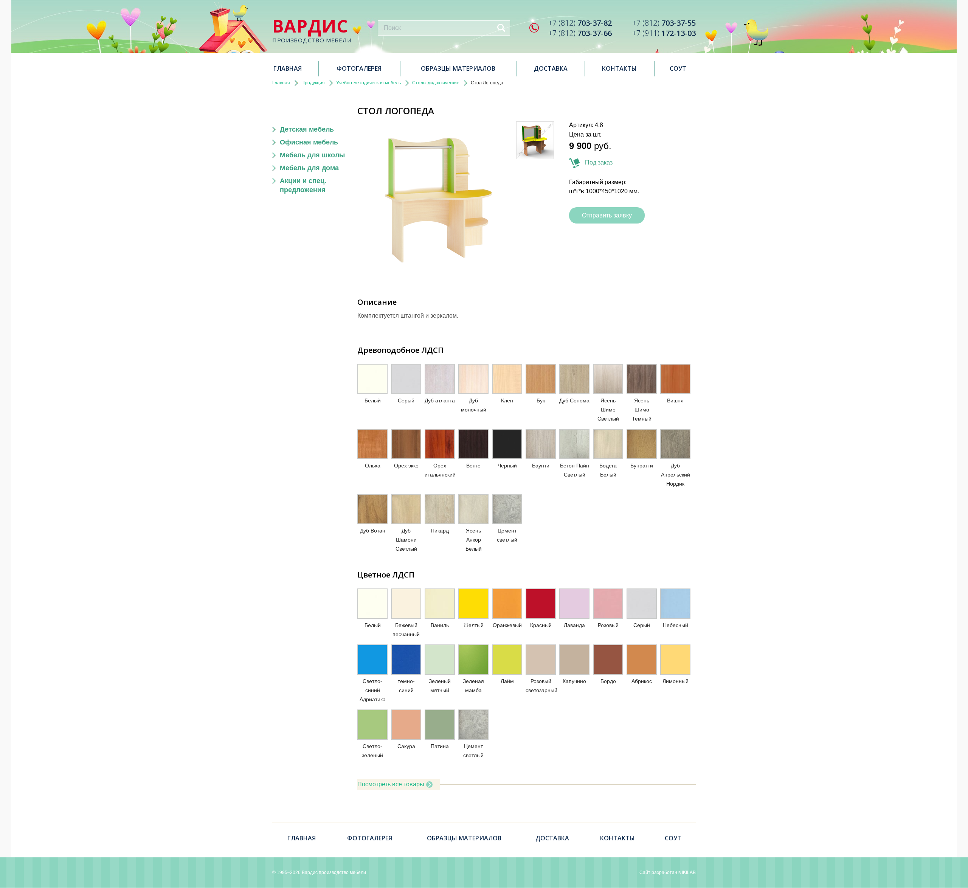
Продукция (313, 82)
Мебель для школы (312, 155)
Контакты (619, 68)
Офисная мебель (309, 142)
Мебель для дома (309, 168)
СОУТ (678, 68)
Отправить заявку (607, 215)
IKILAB (689, 872)
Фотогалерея (359, 68)
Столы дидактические (435, 82)
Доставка (551, 68)
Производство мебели (311, 30)
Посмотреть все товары (390, 784)
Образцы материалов (458, 68)
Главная (287, 68)
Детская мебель (307, 129)
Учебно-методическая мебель (368, 82)
